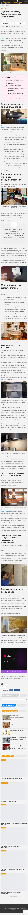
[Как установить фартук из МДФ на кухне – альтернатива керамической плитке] (14, 882)
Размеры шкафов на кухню (16, 730)
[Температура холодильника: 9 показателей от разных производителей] (14, 859)
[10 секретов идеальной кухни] (14, 791)
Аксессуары (4, 782)
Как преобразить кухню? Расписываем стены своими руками (17, 717)
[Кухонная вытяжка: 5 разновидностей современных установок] (14, 813)
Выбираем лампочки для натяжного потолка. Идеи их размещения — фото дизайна (17, 746)
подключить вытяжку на (16, 48)
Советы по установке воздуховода (13, 98)
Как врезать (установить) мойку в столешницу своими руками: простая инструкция (18, 739)
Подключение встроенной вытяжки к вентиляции (16, 89)
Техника (3, 8)
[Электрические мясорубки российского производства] (14, 836)
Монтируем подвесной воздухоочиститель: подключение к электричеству (16, 93)
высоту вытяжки (5, 511)
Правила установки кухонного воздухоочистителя (12, 82)
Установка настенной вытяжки (15, 87)
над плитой (22, 297)
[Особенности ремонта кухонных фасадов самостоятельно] (14, 768)
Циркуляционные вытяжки (10, 147)
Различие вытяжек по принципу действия (14, 80)
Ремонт (3, 759)
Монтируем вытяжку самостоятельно (13, 85)
